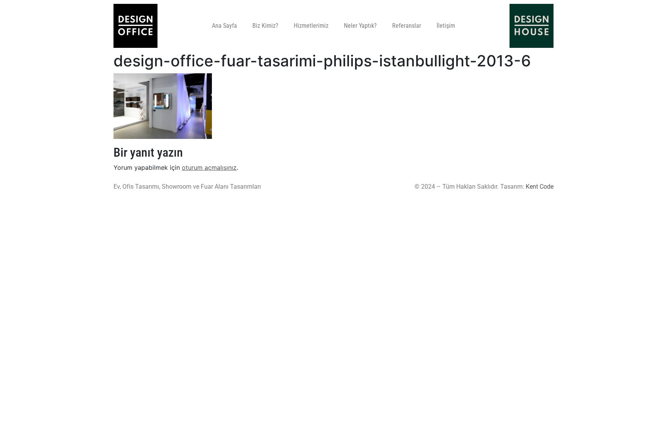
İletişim (446, 25)
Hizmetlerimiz (311, 25)
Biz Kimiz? (265, 25)
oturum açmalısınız (209, 167)
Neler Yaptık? (360, 25)
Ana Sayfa (224, 25)
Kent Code (540, 186)
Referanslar (406, 25)
